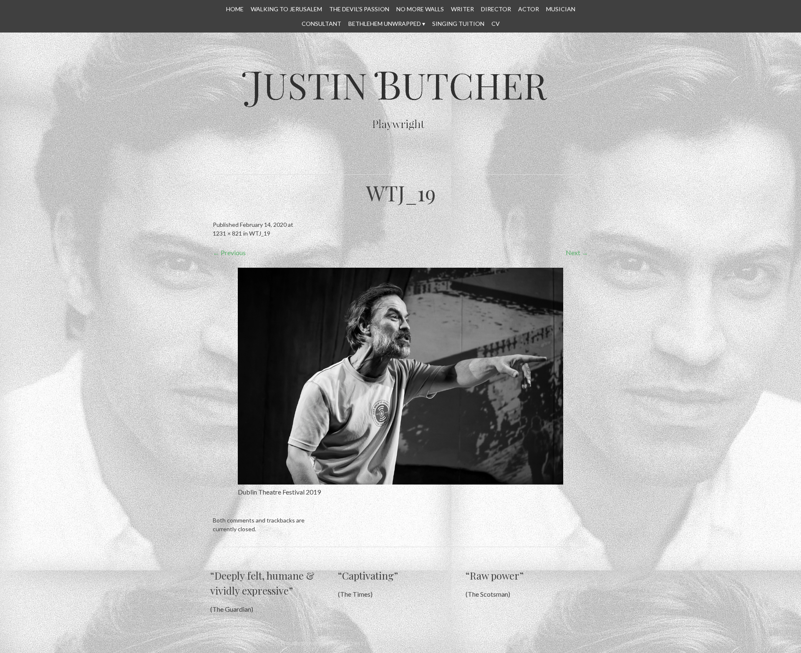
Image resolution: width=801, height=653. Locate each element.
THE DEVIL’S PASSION (359, 9)
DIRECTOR (496, 9)
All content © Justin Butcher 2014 (475, 642)
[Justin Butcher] (398, 152)
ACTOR (528, 9)
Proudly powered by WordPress (321, 642)
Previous (229, 252)
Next (577, 252)
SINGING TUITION (458, 23)
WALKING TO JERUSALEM (286, 9)
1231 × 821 (227, 233)
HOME (235, 9)
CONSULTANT (321, 23)
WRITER (462, 9)
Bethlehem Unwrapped (384, 23)
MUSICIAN (560, 9)
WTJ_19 (259, 233)
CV (495, 23)
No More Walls (420, 9)
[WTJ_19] (400, 482)
